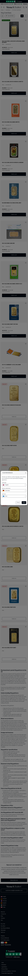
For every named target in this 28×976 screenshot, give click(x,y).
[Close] (26, 473)
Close (18, 502)
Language (4, 482)
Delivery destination (6, 488)
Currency (4, 494)
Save (24, 502)
